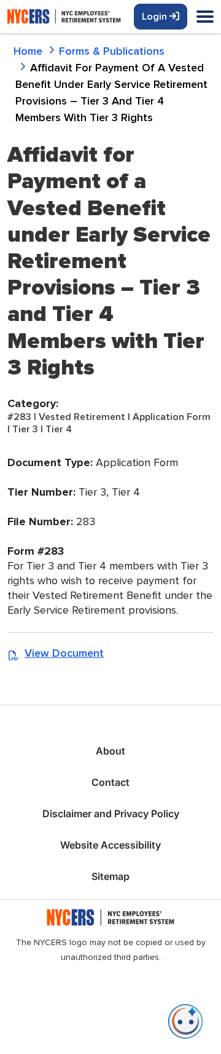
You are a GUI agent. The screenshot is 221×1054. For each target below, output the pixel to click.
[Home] (87, 16)
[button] (185, 1021)
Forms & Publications (112, 51)
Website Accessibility (110, 845)
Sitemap (110, 876)
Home (28, 51)
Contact (110, 782)
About (110, 751)
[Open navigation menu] (205, 17)
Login (155, 16)
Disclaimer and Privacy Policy (110, 813)
